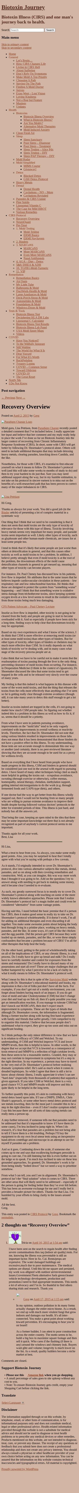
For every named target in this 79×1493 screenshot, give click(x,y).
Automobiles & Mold (28, 301)
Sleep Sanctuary (33, 139)
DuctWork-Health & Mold (31, 291)
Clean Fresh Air (25, 133)
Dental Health (32, 189)
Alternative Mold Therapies (39, 126)
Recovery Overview (28, 218)
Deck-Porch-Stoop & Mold (32, 297)
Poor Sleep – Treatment (37, 146)
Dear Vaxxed (23, 353)
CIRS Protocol (39, 1214)
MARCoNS (31, 248)
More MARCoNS (34, 251)
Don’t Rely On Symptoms (31, 73)
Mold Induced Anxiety (37, 129)
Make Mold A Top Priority (31, 77)
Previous (8, 397)
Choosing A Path (26, 80)
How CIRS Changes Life (31, 63)
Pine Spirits (22, 202)
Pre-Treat (21, 225)
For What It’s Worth (27, 357)
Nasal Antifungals (34, 258)
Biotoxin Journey (23, 7)
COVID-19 (23, 373)
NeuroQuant (23, 222)
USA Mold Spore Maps (30, 330)
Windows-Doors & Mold (30, 307)
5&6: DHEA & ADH (28, 264)
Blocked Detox (32, 175)
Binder (5, 512)
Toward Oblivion (26, 370)
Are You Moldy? (33, 123)
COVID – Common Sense (31, 366)
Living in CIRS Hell (28, 67)
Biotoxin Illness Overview (39, 116)
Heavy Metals (24, 182)
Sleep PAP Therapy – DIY (39, 156)
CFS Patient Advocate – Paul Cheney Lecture (28, 606)
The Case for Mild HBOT (31, 208)
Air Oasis (21, 281)
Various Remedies (26, 212)
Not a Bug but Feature (29, 100)
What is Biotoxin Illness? (38, 119)
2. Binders (22, 241)
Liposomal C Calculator (30, 320)
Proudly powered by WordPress (19, 1469)
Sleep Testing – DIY (35, 152)
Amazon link (35, 1375)
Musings (21, 103)
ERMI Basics (31, 235)
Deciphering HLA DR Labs (32, 317)
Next (20, 397)
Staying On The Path (28, 83)
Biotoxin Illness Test (28, 314)
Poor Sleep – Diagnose (37, 142)
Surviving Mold (58, 979)
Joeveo (20, 90)
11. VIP (20, 271)
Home (12, 53)
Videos (20, 334)
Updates (21, 106)
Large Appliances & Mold (31, 294)
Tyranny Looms (25, 363)
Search (5, 29)
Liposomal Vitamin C (28, 205)
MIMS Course (32, 165)
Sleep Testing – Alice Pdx (38, 149)
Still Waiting (23, 347)
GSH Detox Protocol (36, 179)
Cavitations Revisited (36, 195)
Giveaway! (30, 169)
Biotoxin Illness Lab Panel (31, 327)
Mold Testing (31, 231)
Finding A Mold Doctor (30, 86)
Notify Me (15, 380)
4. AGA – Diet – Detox (29, 261)
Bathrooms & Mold (27, 287)
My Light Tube (25, 284)
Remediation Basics (27, 278)
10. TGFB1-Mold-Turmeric (32, 268)
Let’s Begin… (24, 60)
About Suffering (25, 70)
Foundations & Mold (28, 304)
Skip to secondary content (16, 47)
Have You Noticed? (27, 340)
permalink (7, 1217)
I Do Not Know (18, 383)
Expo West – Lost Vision (30, 93)
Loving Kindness (26, 96)
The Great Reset (25, 376)
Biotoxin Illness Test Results (32, 324)
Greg (36, 415)
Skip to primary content (15, 44)
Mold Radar (23, 159)
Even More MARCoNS (37, 254)
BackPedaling (24, 360)
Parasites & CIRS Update (31, 198)
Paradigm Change (48, 428)
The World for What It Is (30, 350)
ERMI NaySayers (34, 238)
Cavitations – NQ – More (38, 192)
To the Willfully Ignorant (30, 343)
